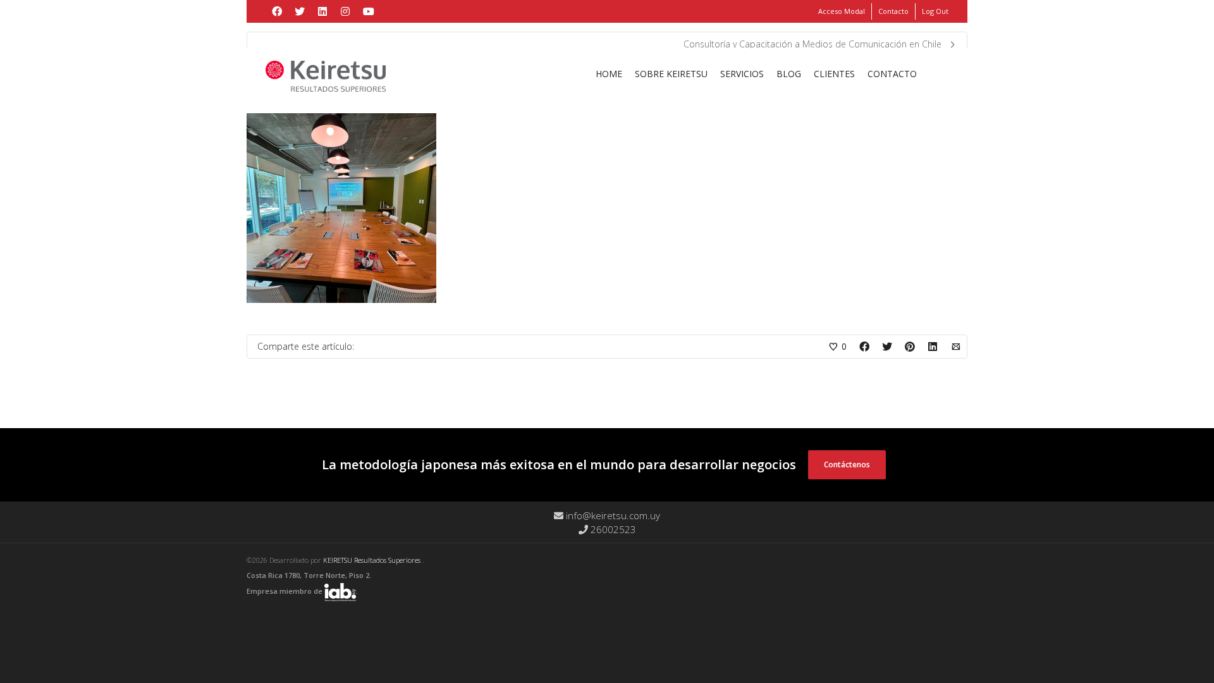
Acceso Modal (841, 11)
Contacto (893, 11)
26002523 (612, 529)
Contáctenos (847, 464)
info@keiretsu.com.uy (611, 515)
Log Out (935, 11)
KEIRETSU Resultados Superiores (372, 560)
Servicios (742, 74)
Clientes (834, 74)
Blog (788, 74)
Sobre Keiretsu (671, 74)
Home (609, 74)
